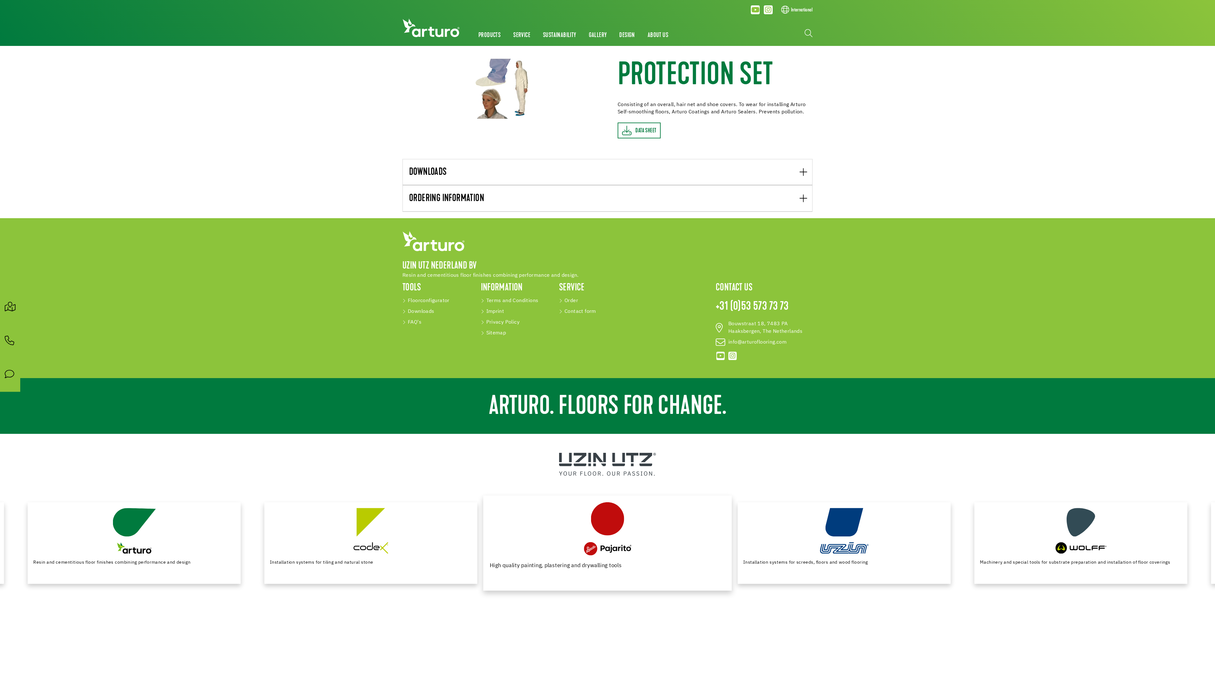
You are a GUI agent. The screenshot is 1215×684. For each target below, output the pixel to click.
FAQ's (414, 322)
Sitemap (496, 333)
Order (571, 300)
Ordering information (446, 199)
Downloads (428, 172)
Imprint (495, 311)
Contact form (580, 311)
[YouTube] (756, 10)
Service (521, 35)
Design (627, 35)
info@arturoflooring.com (757, 342)
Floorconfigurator (429, 300)
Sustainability (559, 35)
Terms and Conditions (512, 300)
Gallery (598, 35)
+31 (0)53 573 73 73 (752, 307)
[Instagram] (768, 10)
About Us (658, 35)
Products (489, 35)
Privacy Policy (503, 322)
